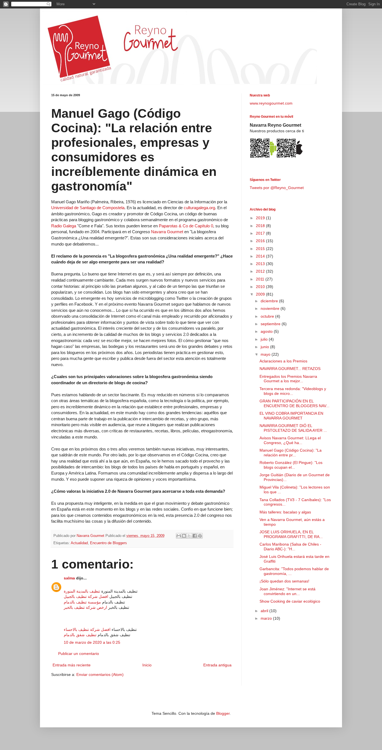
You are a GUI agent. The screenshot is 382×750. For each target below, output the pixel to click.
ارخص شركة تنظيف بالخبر (85, 607)
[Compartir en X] (189, 536)
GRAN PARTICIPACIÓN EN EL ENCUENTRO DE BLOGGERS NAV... (294, 403)
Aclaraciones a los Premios (283, 361)
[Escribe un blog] (184, 536)
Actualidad (79, 543)
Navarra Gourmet (167, 231)
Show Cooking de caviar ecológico (290, 601)
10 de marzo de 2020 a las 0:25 (92, 642)
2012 (261, 271)
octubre (268, 316)
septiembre (271, 324)
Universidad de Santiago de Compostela (87, 207)
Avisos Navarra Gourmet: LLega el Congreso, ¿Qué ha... (290, 440)
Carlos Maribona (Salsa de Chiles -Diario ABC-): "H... (290, 546)
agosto (267, 331)
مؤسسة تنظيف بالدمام (82, 602)
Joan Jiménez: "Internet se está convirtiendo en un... (287, 591)
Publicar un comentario (78, 653)
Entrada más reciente (72, 665)
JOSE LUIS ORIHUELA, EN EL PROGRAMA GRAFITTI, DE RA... (291, 534)
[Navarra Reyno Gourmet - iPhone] (289, 157)
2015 (261, 248)
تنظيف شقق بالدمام (80, 635)
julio (265, 339)
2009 (261, 294)
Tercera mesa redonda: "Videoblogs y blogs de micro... (293, 391)
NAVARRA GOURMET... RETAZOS (290, 368)
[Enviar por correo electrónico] (178, 536)
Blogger (223, 713)
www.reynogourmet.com (271, 103)
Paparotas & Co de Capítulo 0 (186, 225)
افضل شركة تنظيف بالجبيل (86, 596)
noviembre (270, 308)
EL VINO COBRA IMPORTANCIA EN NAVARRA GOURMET (291, 415)
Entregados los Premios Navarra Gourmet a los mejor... (288, 378)
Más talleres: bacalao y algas (285, 512)
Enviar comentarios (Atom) (100, 674)
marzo (267, 618)
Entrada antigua (217, 665)
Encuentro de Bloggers (108, 543)
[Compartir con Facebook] (194, 536)
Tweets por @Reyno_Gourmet (277, 187)
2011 (260, 279)
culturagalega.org (199, 207)
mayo (266, 354)
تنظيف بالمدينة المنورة (82, 591)
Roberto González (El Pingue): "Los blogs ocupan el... (291, 465)
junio (265, 347)
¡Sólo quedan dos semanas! (284, 581)
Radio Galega (63, 225)
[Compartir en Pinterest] (200, 536)
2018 (261, 225)
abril (265, 611)
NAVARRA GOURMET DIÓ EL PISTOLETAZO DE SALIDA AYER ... (293, 428)
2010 (261, 286)
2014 (261, 256)
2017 (261, 233)
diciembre (270, 301)
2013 (261, 263)
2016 (261, 241)
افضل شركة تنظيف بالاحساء (87, 629)
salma (69, 578)
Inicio (147, 665)
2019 (261, 218)
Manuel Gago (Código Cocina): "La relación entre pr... (291, 452)
